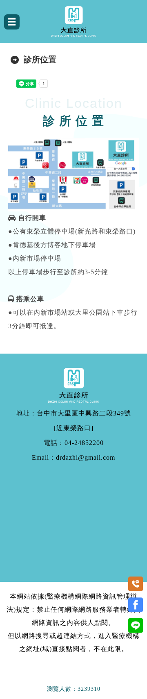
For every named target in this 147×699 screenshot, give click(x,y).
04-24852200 (84, 443)
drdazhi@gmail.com (85, 457)
